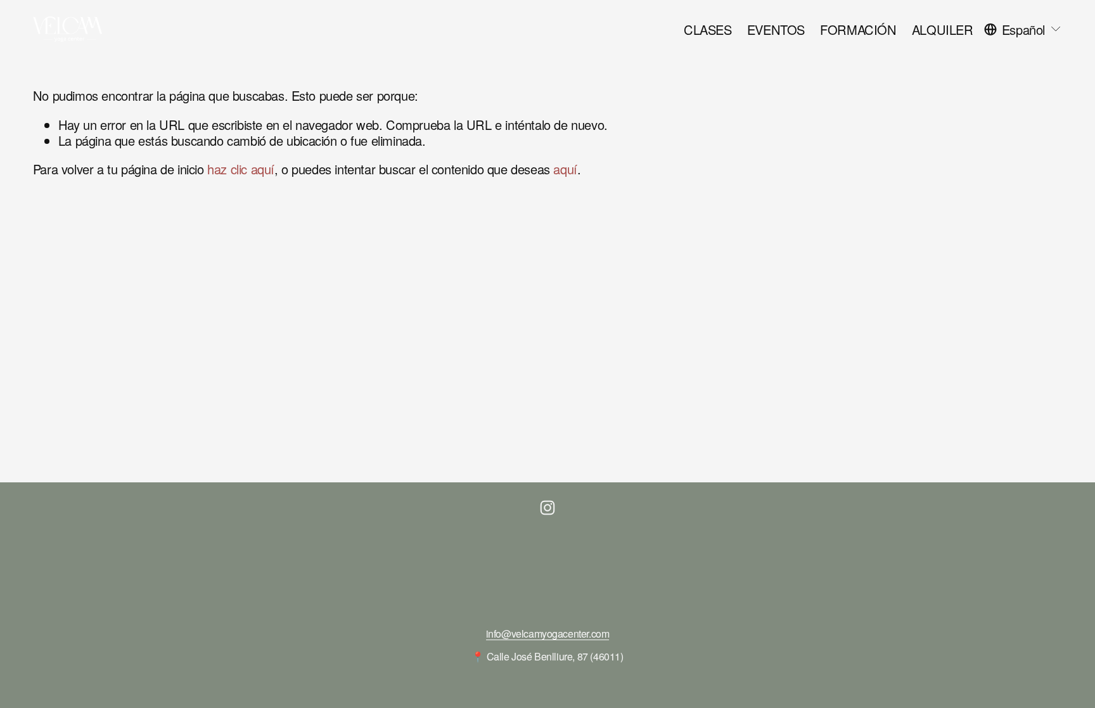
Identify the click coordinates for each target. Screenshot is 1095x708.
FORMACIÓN (858, 29)
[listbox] (1023, 29)
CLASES (708, 29)
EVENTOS (776, 29)
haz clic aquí (240, 169)
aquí (565, 169)
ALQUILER (942, 29)
